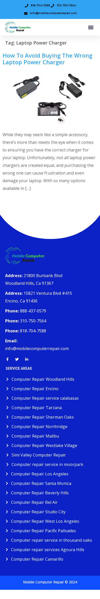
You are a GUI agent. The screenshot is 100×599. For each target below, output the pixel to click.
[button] (90, 27)
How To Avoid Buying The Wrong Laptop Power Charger (47, 58)
